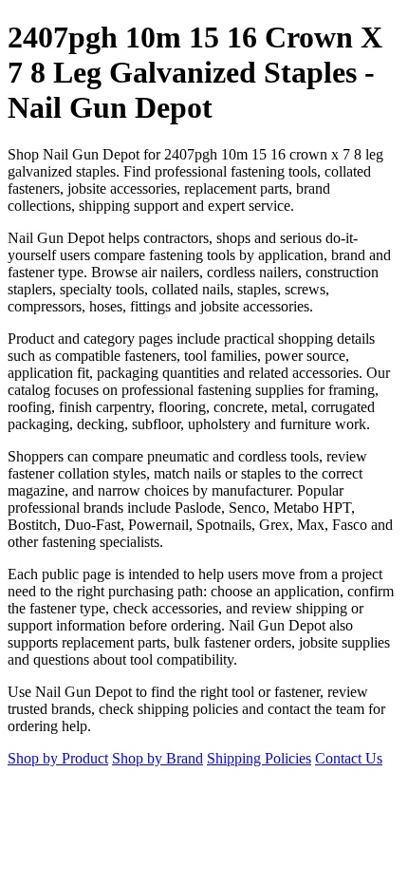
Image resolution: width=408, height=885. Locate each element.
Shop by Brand (157, 758)
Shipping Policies (259, 758)
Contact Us (348, 758)
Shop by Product (58, 758)
